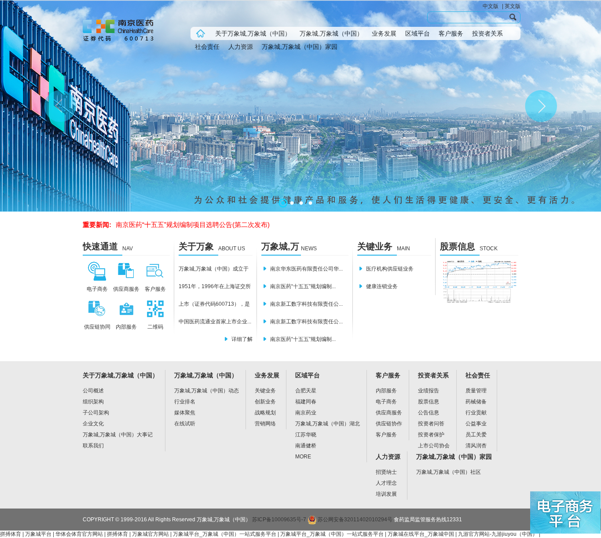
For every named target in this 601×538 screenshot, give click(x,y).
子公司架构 (96, 413)
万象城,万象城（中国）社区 (448, 472)
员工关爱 (476, 435)
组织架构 (93, 402)
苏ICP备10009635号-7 (279, 519)
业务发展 (384, 33)
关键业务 (374, 246)
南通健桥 (305, 446)
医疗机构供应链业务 (390, 269)
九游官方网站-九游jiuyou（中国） (498, 534)
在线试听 (184, 424)
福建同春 (305, 402)
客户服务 (451, 33)
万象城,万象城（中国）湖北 (327, 424)
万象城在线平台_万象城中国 (421, 534)
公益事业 (476, 424)
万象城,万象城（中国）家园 (299, 46)
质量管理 (476, 391)
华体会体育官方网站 (79, 534)
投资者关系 (487, 33)
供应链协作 (389, 424)
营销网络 (265, 424)
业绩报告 (428, 391)
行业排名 (184, 402)
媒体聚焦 (184, 413)
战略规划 (265, 413)
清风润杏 (476, 446)
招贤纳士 (386, 472)
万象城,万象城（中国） (331, 33)
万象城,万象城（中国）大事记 (118, 435)
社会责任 (207, 46)
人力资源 (240, 46)
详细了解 (242, 339)
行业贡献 (476, 413)
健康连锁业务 (382, 286)
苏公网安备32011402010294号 (354, 519)
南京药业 (305, 413)
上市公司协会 (434, 446)
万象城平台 (38, 534)
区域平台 (417, 33)
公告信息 (428, 413)
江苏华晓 (305, 435)
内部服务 (386, 391)
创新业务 (265, 402)
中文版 (490, 6)
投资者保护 (431, 435)
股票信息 (457, 246)
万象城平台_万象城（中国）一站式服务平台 (224, 534)
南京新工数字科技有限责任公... (306, 304)
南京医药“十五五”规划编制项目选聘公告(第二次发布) (193, 224)
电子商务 (386, 402)
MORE (303, 457)
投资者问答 (431, 424)
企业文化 (93, 424)
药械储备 (476, 402)
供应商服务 (389, 413)
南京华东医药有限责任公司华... (306, 269)
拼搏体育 (10, 534)
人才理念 (386, 483)
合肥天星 (305, 391)
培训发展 (386, 494)
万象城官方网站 (150, 534)
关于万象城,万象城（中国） (253, 33)
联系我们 (93, 446)
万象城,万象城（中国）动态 (206, 391)
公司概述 (93, 391)
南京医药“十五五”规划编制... (303, 286)
